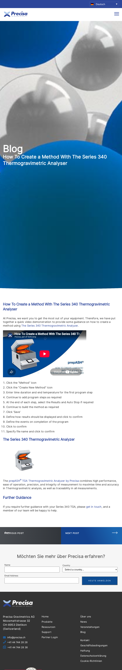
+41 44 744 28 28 (17, 642)
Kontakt (84, 640)
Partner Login (50, 637)
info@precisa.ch (16, 637)
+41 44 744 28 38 (17, 647)
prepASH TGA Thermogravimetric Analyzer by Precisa (44, 480)
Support (46, 632)
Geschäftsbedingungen (94, 645)
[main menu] (116, 14)
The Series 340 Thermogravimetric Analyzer (49, 325)
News (83, 621)
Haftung (85, 650)
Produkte (47, 621)
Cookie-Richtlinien (91, 660)
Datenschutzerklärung (93, 655)
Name (7, 565)
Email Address (11, 575)
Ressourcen (48, 626)
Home (45, 616)
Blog (83, 632)
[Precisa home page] (15, 16)
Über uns (85, 616)
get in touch (94, 506)
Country (66, 565)
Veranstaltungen (90, 626)
